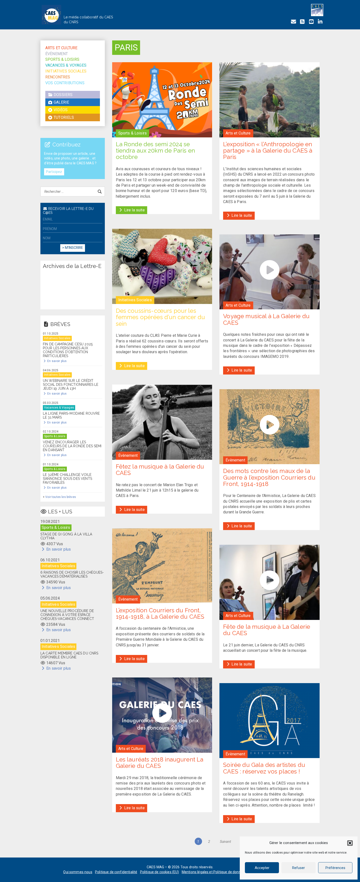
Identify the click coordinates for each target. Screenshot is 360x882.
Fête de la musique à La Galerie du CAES (266, 630)
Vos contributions (64, 83)
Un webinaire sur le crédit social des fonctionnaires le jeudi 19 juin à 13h (70, 384)
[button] (350, 843)
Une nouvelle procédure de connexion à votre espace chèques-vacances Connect (67, 615)
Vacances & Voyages (65, 65)
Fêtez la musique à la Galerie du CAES (160, 469)
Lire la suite (134, 210)
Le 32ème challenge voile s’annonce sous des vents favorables (67, 478)
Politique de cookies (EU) (159, 872)
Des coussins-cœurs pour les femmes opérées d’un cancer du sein (160, 317)
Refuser (298, 868)
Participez (54, 172)
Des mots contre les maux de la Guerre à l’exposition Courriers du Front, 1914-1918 (269, 477)
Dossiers (62, 95)
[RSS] (302, 21)
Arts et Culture (61, 48)
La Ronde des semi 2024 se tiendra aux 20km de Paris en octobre (155, 151)
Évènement (56, 53)
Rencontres (57, 77)
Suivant (225, 842)
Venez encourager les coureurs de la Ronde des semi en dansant (72, 446)
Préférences (335, 868)
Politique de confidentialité (116, 872)
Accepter (262, 868)
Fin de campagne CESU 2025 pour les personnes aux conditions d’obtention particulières (68, 350)
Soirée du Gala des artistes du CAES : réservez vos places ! (264, 768)
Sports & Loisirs (62, 59)
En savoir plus (57, 361)
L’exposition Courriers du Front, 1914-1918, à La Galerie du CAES (160, 613)
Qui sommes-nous (77, 872)
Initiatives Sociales (65, 71)
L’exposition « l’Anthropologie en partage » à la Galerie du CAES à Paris (267, 151)
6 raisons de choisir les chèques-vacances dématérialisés (72, 574)
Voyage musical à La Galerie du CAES (266, 319)
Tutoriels (63, 117)
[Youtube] (311, 21)
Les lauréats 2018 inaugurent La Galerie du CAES (160, 762)
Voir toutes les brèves (60, 497)
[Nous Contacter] (293, 21)
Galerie (61, 102)
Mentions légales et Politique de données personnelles (224, 872)
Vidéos (60, 110)
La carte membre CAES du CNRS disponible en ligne (69, 655)
